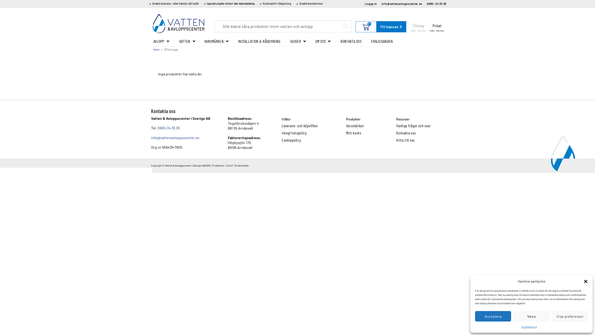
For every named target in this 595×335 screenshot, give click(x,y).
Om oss (320, 41)
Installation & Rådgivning (259, 41)
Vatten (184, 41)
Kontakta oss (351, 41)
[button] (585, 281)
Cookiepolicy (529, 326)
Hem (156, 49)
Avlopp (158, 41)
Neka (531, 316)
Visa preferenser (569, 316)
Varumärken (214, 41)
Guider (295, 41)
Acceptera (493, 316)
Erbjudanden (382, 41)
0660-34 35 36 (169, 128)
